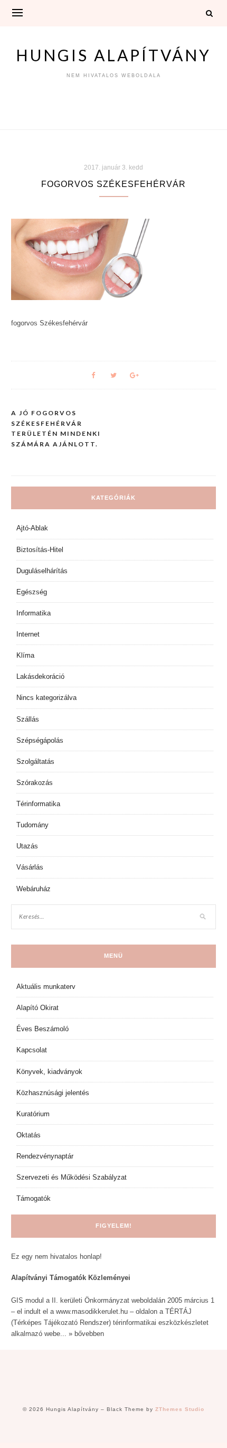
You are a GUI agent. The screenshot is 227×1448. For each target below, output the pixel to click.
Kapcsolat (31, 1050)
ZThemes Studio (179, 1409)
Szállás (27, 719)
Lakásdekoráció (40, 676)
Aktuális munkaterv (45, 987)
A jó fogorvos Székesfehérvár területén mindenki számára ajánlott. (56, 428)
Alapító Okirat (37, 1008)
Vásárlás (29, 867)
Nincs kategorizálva (46, 698)
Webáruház (33, 889)
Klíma (25, 655)
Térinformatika (38, 804)
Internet (28, 634)
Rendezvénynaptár (44, 1156)
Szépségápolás (39, 740)
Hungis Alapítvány (113, 54)
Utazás (27, 846)
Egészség (31, 592)
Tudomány (32, 825)
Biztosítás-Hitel (39, 550)
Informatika (33, 613)
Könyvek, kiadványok (49, 1072)
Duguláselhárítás (42, 571)
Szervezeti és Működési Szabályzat (71, 1177)
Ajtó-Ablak (32, 528)
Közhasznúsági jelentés (52, 1093)
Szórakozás (34, 783)
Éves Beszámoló (42, 1029)
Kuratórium (33, 1114)
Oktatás (28, 1135)
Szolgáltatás (35, 761)
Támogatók (33, 1198)
